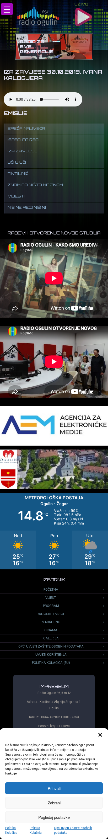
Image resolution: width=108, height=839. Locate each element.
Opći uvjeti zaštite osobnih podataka (73, 830)
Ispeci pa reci (23, 140)
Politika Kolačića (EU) (51, 663)
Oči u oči (17, 163)
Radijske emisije (51, 614)
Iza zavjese (22, 151)
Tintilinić (18, 174)
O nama (50, 630)
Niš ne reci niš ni (27, 208)
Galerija (51, 638)
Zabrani (54, 802)
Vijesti (16, 197)
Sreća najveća (26, 129)
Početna (51, 589)
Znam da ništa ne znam (35, 185)
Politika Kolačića (11, 830)
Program (51, 606)
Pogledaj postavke (54, 817)
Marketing (51, 622)
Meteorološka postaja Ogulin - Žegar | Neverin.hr (54, 531)
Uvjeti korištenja (51, 654)
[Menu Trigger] (7, 9)
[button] (100, 735)
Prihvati (54, 788)
